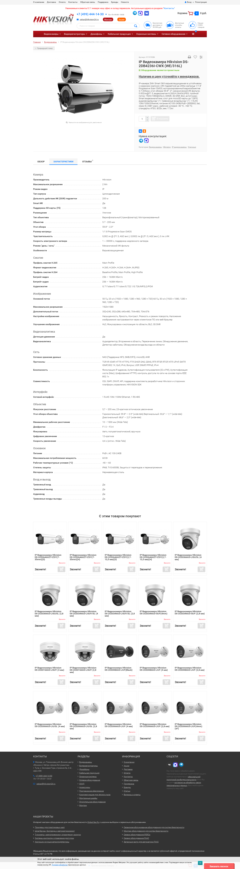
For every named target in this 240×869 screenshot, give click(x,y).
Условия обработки (60, 865)
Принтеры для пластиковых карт (50, 827)
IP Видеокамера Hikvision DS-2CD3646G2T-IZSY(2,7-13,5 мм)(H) (153, 557)
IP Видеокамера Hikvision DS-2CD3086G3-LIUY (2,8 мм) (190, 668)
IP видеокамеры (179, 147)
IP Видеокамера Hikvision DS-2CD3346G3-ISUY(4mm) (153, 612)
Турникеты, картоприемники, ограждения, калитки (58, 834)
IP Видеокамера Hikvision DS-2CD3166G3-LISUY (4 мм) (49, 668)
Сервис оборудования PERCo (137, 834)
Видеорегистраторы (74, 34)
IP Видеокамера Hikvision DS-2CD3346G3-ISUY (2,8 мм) (190, 612)
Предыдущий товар (45, 48)
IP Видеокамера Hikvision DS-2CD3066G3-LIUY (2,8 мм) (155, 725)
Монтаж (108, 19)
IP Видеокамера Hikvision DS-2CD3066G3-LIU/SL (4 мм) (50, 725)
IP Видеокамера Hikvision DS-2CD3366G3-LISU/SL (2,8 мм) (49, 613)
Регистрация (201, 2)
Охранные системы (146, 34)
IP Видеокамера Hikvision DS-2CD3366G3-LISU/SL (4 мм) (188, 557)
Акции (121, 19)
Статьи (127, 791)
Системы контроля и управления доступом (54, 838)
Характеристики (63, 161)
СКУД (81, 784)
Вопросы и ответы (132, 794)
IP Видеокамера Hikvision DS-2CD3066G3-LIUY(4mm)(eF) (188, 726)
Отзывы (87, 161)
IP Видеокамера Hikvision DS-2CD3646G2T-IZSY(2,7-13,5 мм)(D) (118, 557)
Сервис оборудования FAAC (136, 838)
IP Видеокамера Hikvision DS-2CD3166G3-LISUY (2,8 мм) (83, 669)
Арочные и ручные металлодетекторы (52, 842)
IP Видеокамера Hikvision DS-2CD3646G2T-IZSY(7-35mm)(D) (48, 557)
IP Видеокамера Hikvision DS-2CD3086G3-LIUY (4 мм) (154, 668)
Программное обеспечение (91, 791)
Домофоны (96, 34)
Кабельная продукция (119, 34)
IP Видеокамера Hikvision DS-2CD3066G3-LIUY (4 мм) (119, 725)
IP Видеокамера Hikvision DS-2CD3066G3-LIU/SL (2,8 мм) (83, 726)
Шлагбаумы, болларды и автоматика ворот (55, 831)
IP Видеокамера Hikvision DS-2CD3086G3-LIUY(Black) (118, 668)
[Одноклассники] (144, 131)
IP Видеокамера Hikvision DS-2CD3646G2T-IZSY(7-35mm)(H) (83, 557)
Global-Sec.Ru (93, 822)
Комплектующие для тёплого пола (94, 794)
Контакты (73, 2)
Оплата (62, 2)
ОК (200, 863)
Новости (125, 2)
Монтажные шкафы (88, 798)
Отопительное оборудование (92, 802)
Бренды (114, 2)
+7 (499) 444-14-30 (90, 14)
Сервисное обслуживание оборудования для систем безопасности (154, 827)
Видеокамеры (51, 34)
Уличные (192, 147)
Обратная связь (87, 2)
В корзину (162, 118)
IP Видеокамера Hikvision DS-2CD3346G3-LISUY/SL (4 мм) (84, 613)
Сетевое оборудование (173, 34)
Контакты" (169, 8)
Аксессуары (84, 787)
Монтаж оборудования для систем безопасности (146, 831)
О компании (38, 2)
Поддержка (103, 2)
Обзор (41, 161)
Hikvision (167, 147)
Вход (189, 2)
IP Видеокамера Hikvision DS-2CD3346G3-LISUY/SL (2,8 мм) (120, 613)
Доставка (51, 2)
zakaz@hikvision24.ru (89, 19)
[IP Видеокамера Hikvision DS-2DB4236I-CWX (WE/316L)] (84, 88)
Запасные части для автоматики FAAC (141, 842)
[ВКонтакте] (140, 131)
